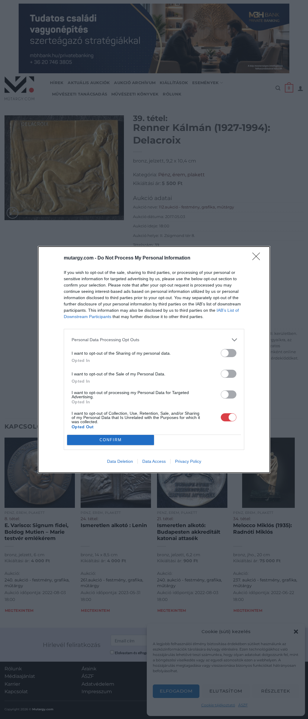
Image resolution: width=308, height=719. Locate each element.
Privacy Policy (188, 461)
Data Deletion (120, 461)
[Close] (258, 258)
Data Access (154, 461)
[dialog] (154, 360)
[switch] (228, 353)
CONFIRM (111, 440)
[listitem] (154, 340)
